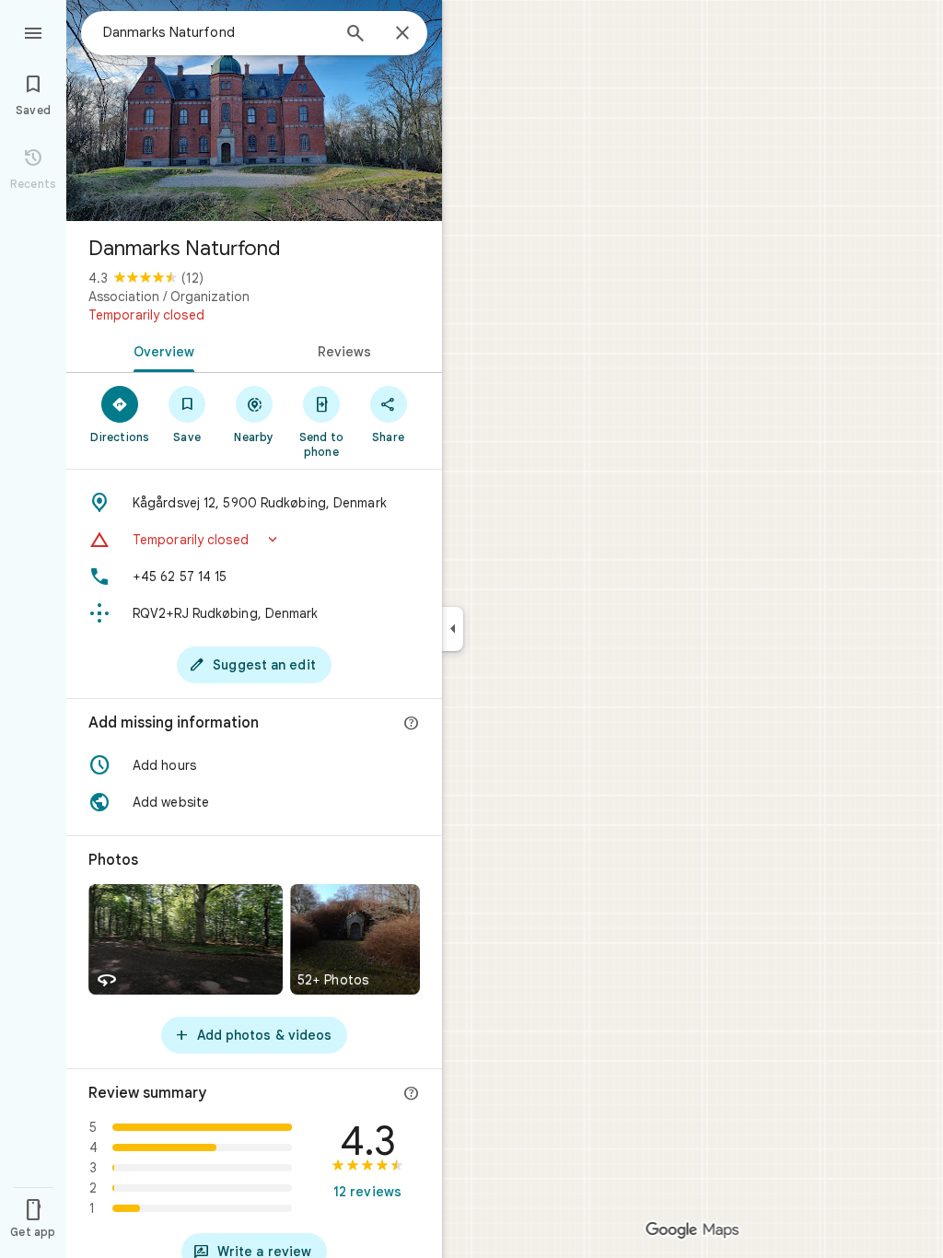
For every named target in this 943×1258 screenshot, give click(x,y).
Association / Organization (169, 296)
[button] (254, 539)
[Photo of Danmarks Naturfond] (254, 110)
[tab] (160, 350)
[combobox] (216, 32)
